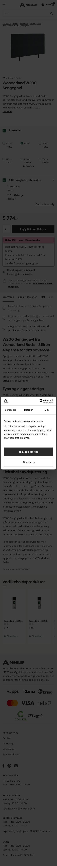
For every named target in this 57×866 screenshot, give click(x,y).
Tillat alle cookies (28, 451)
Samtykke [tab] (10, 409)
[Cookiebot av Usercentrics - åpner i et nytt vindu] (40, 401)
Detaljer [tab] (28, 409)
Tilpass (27, 462)
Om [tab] (47, 409)
